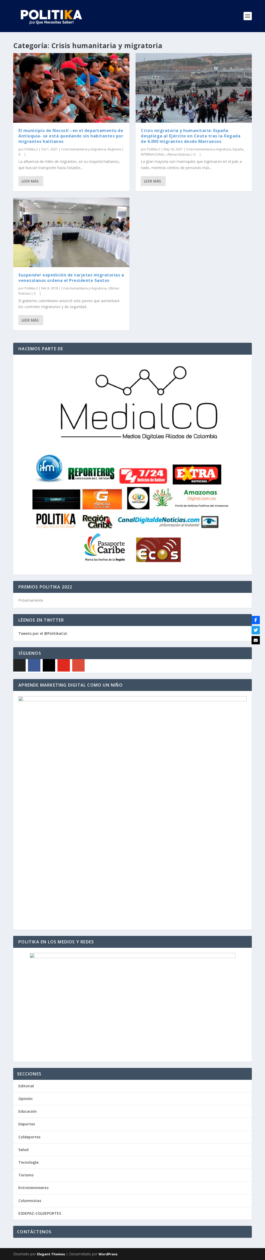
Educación (27, 1111)
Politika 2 (31, 149)
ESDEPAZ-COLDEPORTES (39, 1213)
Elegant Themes (51, 1254)
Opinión (25, 1098)
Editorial (26, 1085)
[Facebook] (34, 665)
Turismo (26, 1174)
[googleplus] (78, 665)
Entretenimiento (33, 1187)
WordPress (108, 1254)
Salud (23, 1149)
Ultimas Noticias (178, 154)
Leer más (30, 181)
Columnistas (29, 1200)
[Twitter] (256, 630)
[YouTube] (63, 665)
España (238, 149)
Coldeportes (29, 1136)
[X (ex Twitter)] (19, 665)
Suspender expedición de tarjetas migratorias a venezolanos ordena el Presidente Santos (71, 277)
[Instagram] (49, 665)
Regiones (114, 149)
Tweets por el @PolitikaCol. (43, 633)
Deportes (26, 1123)
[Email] (256, 640)
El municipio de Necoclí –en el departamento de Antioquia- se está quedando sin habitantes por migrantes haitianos (70, 136)
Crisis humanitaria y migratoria (83, 149)
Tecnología (28, 1162)
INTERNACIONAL (153, 154)
